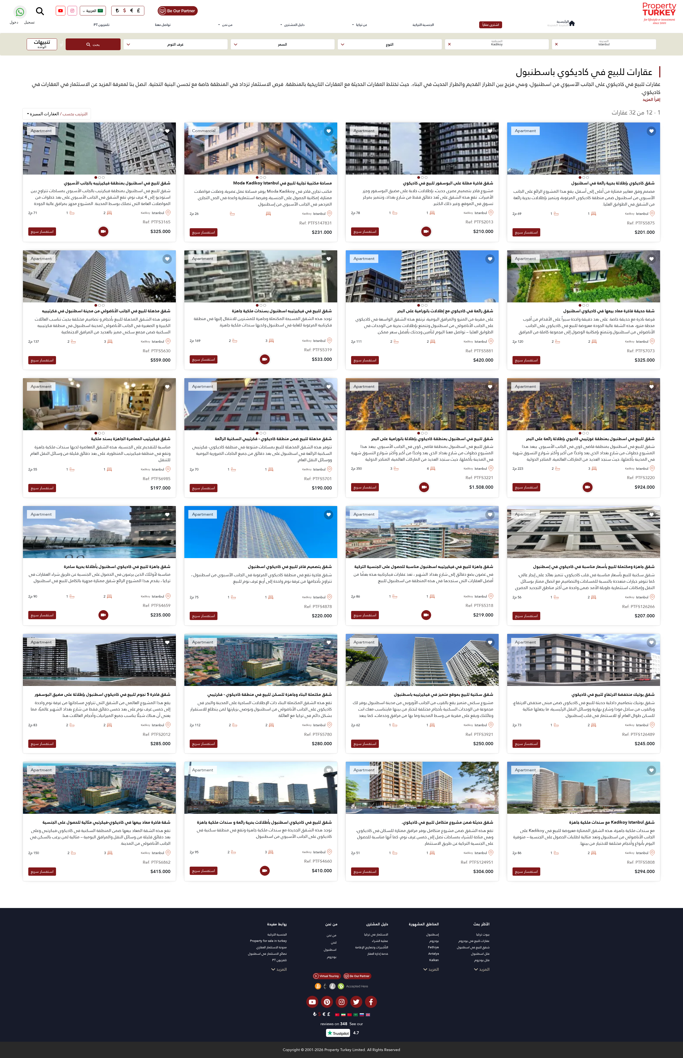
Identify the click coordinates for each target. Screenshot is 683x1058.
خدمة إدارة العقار (377, 954)
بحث (95, 44)
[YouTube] (60, 10)
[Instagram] (72, 10)
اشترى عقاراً (490, 24)
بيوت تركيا (483, 934)
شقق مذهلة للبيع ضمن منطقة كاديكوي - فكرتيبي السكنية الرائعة (273, 439)
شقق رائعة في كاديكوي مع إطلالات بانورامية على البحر (445, 311)
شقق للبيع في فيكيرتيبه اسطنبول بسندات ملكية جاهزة (282, 311)
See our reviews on (341, 1024)
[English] (367, 1014)
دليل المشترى (294, 24)
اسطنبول (330, 950)
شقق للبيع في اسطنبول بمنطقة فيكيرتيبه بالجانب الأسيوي (117, 183)
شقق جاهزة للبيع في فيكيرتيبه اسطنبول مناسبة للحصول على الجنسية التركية (424, 566)
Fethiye (433, 947)
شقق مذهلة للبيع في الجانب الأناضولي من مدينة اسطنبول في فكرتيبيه (106, 311)
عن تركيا (361, 24)
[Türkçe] (336, 1014)
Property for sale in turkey (268, 941)
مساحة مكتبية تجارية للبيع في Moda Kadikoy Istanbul (282, 183)
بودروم (434, 941)
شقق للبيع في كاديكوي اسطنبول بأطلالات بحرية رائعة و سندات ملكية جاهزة (264, 822)
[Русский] (361, 1014)
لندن (333, 942)
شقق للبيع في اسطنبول (473, 947)
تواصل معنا (162, 24)
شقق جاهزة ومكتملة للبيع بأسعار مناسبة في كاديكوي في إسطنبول (594, 566)
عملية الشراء (380, 941)
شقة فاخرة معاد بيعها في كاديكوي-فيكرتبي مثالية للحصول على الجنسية (106, 822)
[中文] (349, 1014)
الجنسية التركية (423, 24)
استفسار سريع (526, 232)
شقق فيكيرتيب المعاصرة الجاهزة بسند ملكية (130, 439)
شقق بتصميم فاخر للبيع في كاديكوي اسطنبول (290, 566)
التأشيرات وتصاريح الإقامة (371, 947)
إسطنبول (432, 934)
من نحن (227, 24)
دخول (14, 22)
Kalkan (434, 960)
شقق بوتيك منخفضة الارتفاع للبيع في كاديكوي (613, 694)
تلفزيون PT (101, 24)
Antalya (433, 954)
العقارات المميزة (58, 114)
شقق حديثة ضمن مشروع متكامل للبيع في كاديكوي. (447, 822)
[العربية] (355, 1014)
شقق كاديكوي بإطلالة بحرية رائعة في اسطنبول (613, 183)
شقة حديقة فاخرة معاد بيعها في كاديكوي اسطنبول (609, 311)
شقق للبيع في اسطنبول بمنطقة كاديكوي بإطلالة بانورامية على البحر (432, 439)
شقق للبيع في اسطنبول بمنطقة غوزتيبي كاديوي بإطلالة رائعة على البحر (590, 439)
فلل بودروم (482, 960)
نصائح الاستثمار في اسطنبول (267, 954)
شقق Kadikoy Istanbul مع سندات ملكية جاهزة (612, 822)
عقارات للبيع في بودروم (474, 941)
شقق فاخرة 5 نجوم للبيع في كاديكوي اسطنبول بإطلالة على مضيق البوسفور (102, 694)
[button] (604, 44)
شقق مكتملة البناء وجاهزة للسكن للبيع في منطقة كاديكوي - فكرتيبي (270, 694)
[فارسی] (343, 1014)
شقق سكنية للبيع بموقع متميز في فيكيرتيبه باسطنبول (443, 694)
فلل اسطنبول (480, 954)
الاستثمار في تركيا (376, 934)
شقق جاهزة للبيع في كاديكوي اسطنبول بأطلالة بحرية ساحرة (117, 566)
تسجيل (29, 22)
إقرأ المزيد (651, 99)
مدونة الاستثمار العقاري (271, 947)
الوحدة (42, 43)
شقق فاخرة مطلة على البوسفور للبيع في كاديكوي (448, 183)
